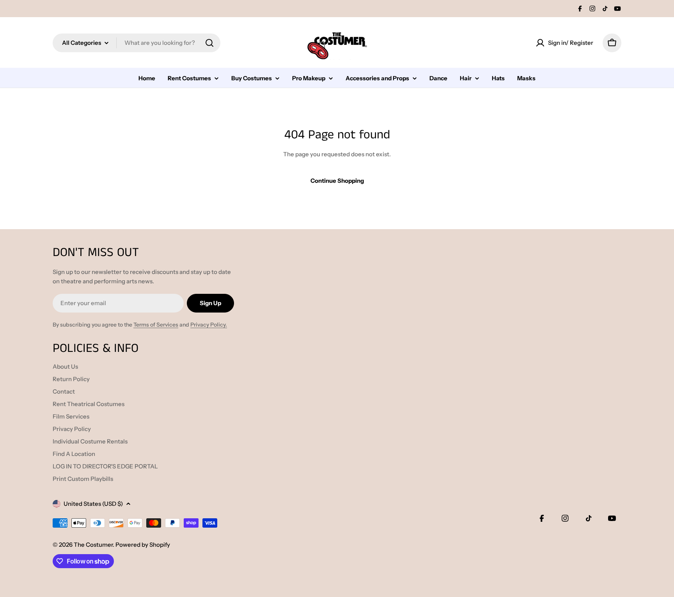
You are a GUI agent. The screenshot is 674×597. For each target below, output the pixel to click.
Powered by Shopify (142, 544)
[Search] (209, 43)
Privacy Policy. (208, 324)
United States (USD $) (93, 503)
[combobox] (136, 43)
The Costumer (93, 544)
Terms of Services (155, 324)
